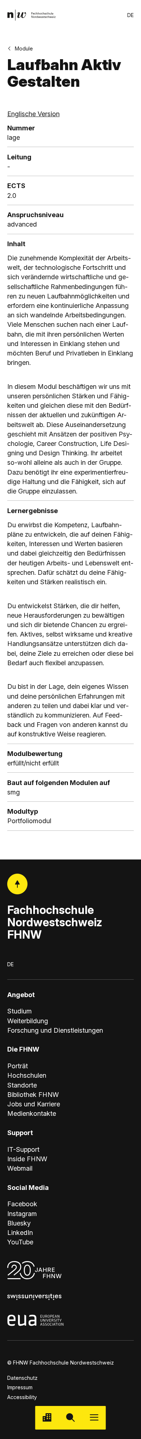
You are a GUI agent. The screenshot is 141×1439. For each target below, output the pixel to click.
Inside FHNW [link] (27, 1159)
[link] (31, 15)
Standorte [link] (22, 1085)
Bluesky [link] (19, 1223)
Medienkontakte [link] (31, 1113)
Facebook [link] (22, 1204)
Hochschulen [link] (26, 1075)
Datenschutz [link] (22, 1378)
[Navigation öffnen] (94, 1418)
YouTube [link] (20, 1242)
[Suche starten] (70, 1418)
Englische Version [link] (33, 114)
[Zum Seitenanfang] (17, 884)
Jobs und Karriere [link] (33, 1104)
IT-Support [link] (23, 1149)
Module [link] (24, 48)
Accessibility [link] (22, 1397)
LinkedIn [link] (20, 1232)
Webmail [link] (20, 1168)
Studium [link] (19, 1011)
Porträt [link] (17, 1066)
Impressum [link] (20, 1387)
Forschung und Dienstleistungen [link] (55, 1030)
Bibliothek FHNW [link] (33, 1094)
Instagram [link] (22, 1214)
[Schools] (47, 1418)
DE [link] (130, 15)
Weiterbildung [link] (27, 1021)
